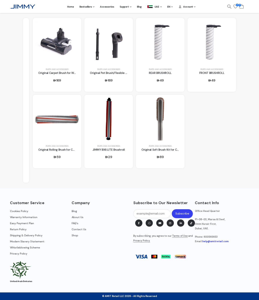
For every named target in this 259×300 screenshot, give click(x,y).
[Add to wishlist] (74, 34)
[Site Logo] (22, 7)
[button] (229, 6)
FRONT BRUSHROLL (211, 73)
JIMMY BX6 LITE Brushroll (109, 150)
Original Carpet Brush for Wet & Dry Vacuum (67, 73)
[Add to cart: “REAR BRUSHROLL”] (177, 25)
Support (124, 6)
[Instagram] (170, 223)
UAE (157, 6)
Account (188, 6)
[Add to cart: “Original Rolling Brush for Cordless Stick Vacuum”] (74, 102)
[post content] (57, 42)
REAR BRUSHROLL (160, 73)
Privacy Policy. (141, 240)
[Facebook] (138, 223)
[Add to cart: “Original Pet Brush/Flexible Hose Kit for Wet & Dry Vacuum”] (125, 25)
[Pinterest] (149, 223)
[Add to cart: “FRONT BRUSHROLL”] (228, 25)
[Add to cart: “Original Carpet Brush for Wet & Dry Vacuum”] (74, 25)
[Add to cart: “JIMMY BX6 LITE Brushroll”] (125, 102)
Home (70, 6)
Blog (139, 6)
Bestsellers (85, 6)
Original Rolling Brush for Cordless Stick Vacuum (69, 150)
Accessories (107, 6)
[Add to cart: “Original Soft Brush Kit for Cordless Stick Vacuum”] (177, 102)
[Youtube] (159, 223)
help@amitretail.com (215, 241)
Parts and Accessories (57, 69)
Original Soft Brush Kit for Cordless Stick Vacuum (173, 150)
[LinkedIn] (180, 223)
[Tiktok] (191, 223)
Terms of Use (180, 235)
